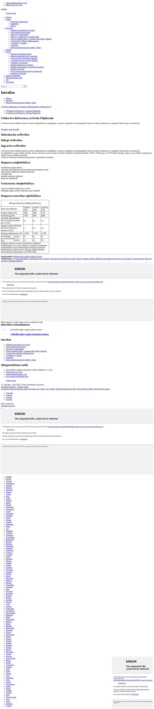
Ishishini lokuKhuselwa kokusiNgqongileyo (27, 67)
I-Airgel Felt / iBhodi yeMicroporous (25, 41)
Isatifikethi (15, 24)
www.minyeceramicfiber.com (17, 377)
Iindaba (8, 50)
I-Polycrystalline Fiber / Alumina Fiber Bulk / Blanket (31, 39)
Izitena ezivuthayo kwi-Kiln (34, 389)
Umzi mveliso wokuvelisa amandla (24, 58)
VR (7, 80)
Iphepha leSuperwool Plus (66, 389)
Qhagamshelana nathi (14, 78)
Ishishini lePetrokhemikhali (21, 54)
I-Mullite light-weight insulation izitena (27, 257)
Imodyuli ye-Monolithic (20, 35)
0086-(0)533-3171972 (14, 5)
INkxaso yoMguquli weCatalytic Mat (25, 37)
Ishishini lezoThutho (18, 74)
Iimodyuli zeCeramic (102, 389)
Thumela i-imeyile (8, 406)
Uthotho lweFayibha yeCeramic (23, 30)
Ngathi (8, 19)
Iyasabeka (14, 45)
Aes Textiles (50, 389)
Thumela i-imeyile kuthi (10, 129)
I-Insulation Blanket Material (12, 389)
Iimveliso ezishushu (8, 387)
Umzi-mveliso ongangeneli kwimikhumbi (26, 71)
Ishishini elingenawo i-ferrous (22, 65)
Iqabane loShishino (13, 76)
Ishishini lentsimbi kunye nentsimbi (24, 56)
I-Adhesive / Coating (18, 43)
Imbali (13, 26)
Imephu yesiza (22, 387)
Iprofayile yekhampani (19, 22)
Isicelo (8, 52)
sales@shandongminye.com (16, 3)
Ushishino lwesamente (19, 63)
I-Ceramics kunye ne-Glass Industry (24, 61)
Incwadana (10, 82)
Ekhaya (9, 17)
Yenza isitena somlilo (85, 389)
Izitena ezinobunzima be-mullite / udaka (26, 48)
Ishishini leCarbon (17, 69)
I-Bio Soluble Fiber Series (20, 32)
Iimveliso (9, 28)
